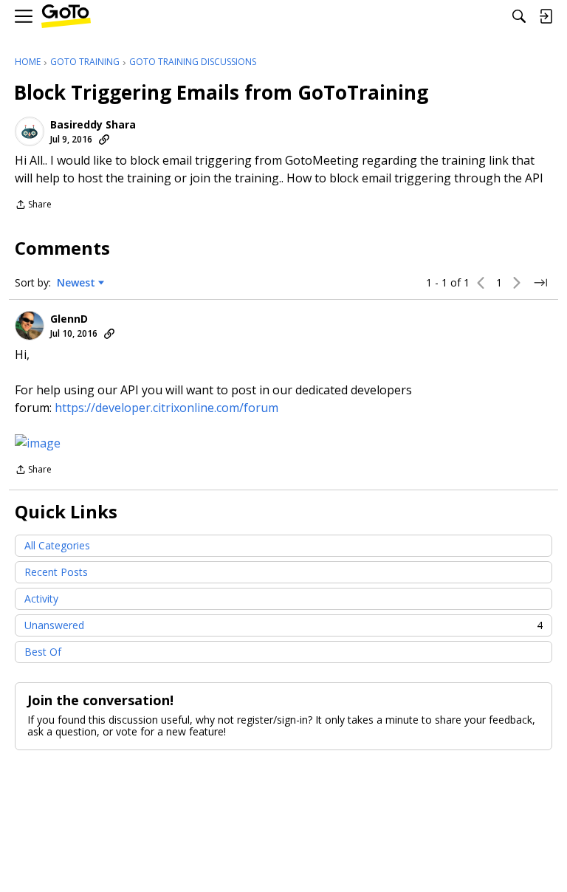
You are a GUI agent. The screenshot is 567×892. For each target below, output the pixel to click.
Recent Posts (56, 572)
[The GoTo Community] (66, 16)
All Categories (57, 545)
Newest (76, 282)
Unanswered (283, 625)
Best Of (42, 652)
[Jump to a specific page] (540, 283)
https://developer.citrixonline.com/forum (166, 407)
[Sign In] (545, 16)
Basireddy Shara (93, 124)
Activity (41, 598)
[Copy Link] (104, 139)
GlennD (69, 319)
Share (33, 205)
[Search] (519, 16)
